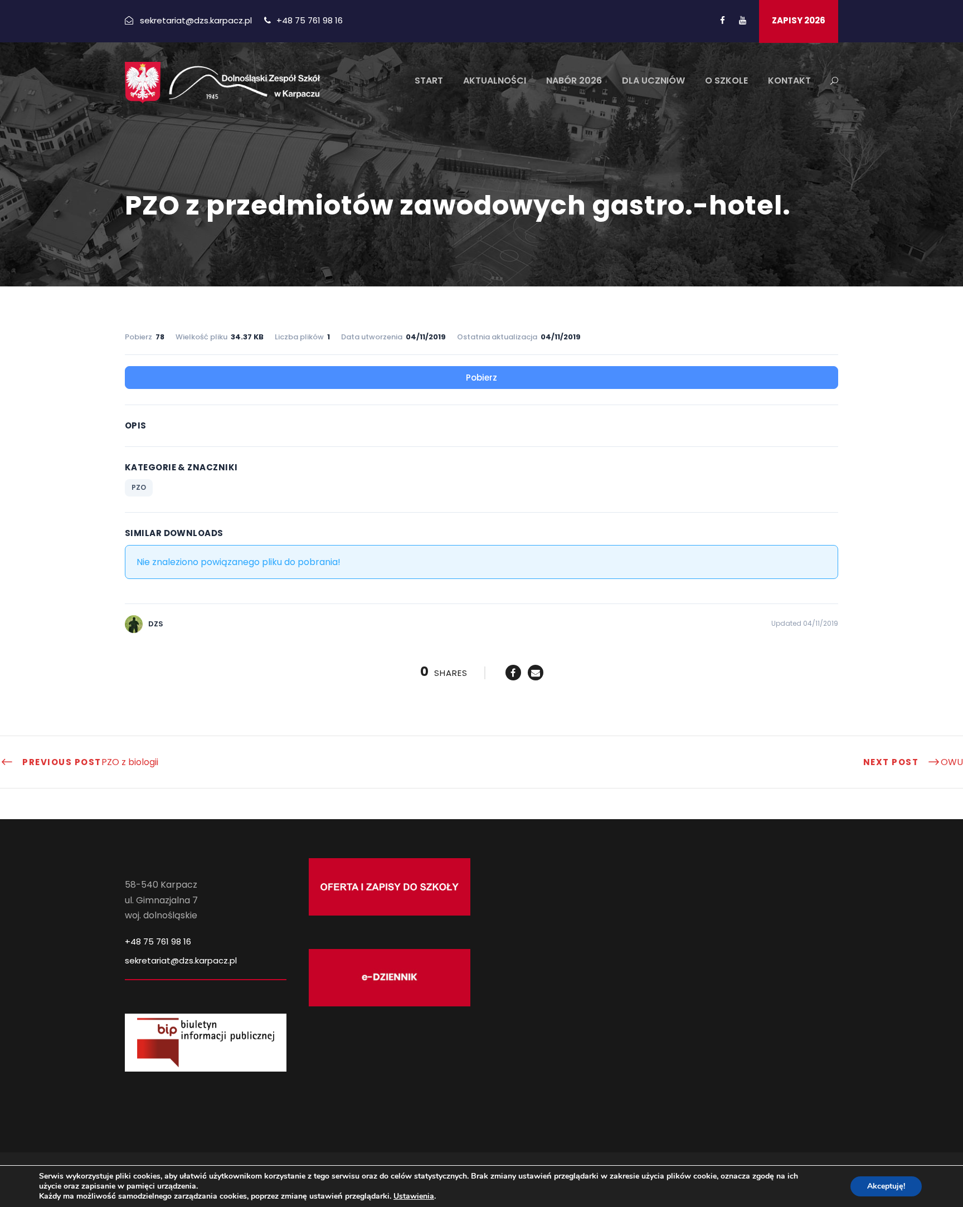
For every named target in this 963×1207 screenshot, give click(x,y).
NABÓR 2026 (574, 80)
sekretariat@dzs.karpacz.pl (181, 960)
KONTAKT (789, 80)
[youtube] (742, 20)
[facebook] (722, 20)
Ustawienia (413, 1196)
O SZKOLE (726, 80)
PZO (139, 487)
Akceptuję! (886, 1186)
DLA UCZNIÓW (653, 80)
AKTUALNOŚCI (494, 80)
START (429, 80)
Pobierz (481, 377)
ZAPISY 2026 (798, 20)
